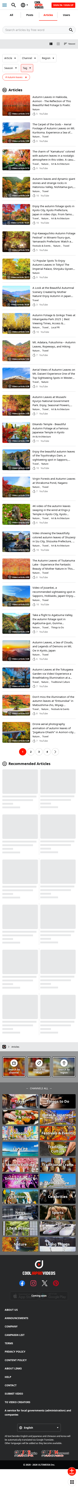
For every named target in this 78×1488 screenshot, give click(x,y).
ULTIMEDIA (44, 1464)
